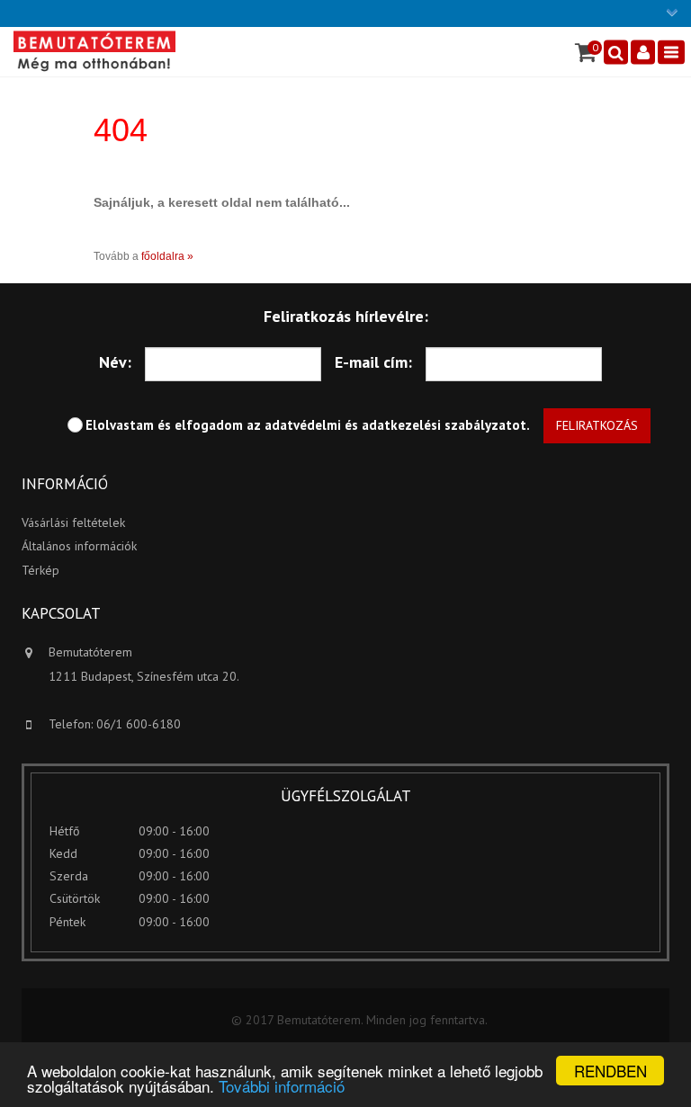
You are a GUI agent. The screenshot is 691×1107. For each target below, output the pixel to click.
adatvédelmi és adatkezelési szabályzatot (395, 424)
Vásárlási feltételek (73, 522)
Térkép (40, 570)
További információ (282, 1086)
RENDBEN (610, 1070)
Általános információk (79, 546)
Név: (115, 362)
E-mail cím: (373, 362)
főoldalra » (167, 256)
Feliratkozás (597, 425)
